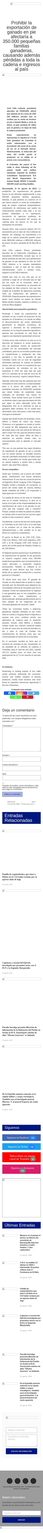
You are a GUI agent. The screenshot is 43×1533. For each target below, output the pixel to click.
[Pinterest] (27, 697)
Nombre (6, 755)
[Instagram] (21, 693)
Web (4, 774)
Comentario (7, 726)
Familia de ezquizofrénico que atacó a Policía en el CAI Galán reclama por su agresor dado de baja (19, 877)
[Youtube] (33, 1481)
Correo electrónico (10, 765)
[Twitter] (33, 693)
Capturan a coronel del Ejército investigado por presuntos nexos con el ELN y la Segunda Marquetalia (19, 965)
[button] (3, 7)
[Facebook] (9, 693)
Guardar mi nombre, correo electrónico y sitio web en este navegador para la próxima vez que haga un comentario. (20, 787)
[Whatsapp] (15, 697)
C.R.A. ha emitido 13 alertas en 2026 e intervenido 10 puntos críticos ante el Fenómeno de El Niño (29, 1267)
